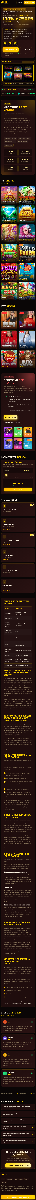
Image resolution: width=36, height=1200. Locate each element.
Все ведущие (6, 309)
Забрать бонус (9, 49)
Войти (20, 2)
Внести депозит (18, 489)
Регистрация (29, 2)
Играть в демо (10, 417)
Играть (27, 1194)
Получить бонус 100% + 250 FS (18, 1165)
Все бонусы (26, 49)
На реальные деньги (12, 422)
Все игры (4, 183)
